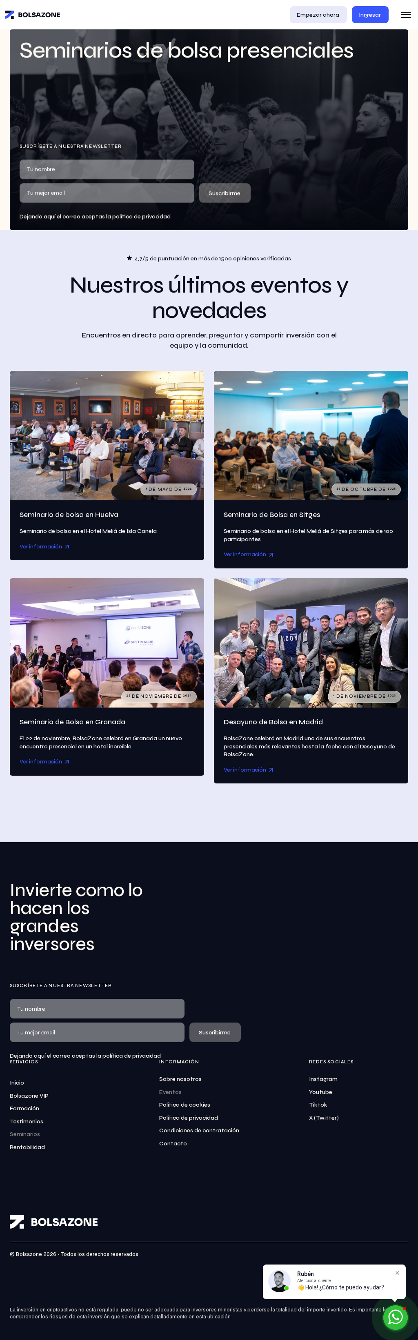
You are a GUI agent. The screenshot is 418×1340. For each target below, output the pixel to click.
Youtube (320, 1092)
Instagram (323, 1079)
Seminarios (25, 1134)
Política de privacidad (188, 1117)
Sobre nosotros (180, 1079)
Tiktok (318, 1104)
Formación (24, 1108)
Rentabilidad (27, 1147)
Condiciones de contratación (199, 1130)
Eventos (170, 1092)
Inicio (17, 1082)
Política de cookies (184, 1104)
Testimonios (26, 1121)
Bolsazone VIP (29, 1095)
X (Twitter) (324, 1117)
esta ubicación (213, 1317)
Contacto (173, 1143)
